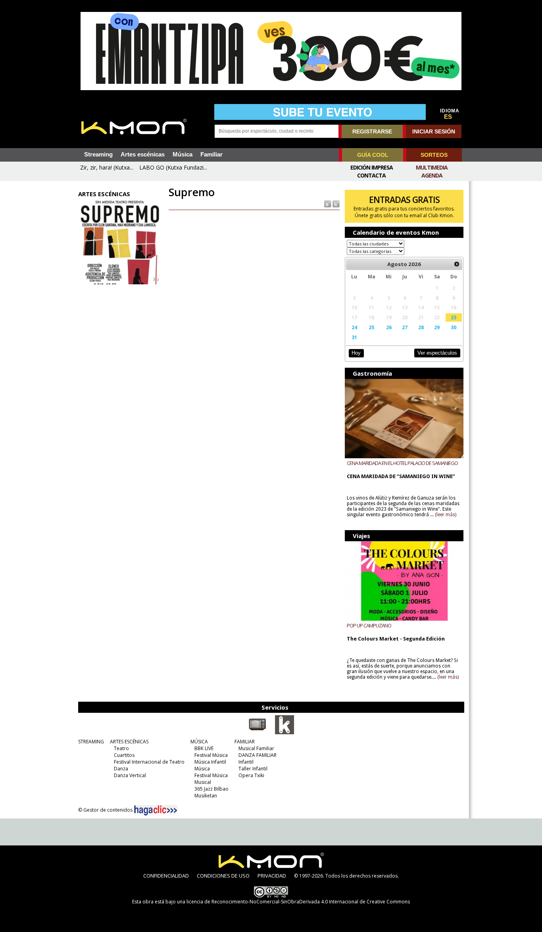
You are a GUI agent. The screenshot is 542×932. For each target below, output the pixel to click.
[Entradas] (284, 732)
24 (354, 327)
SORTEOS (434, 155)
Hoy (356, 353)
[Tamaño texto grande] (335, 203)
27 (404, 327)
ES (448, 117)
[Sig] (456, 264)
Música (182, 154)
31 (354, 337)
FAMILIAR (244, 741)
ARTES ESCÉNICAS (129, 741)
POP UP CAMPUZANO (369, 625)
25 (371, 327)
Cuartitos (124, 755)
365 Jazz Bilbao (211, 788)
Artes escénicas (143, 154)
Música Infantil (210, 761)
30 (453, 327)
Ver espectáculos (437, 353)
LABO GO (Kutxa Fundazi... (173, 167)
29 (437, 327)
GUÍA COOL (372, 155)
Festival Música (211, 755)
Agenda (431, 175)
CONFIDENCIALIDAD (166, 875)
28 (421, 327)
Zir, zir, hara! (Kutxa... (106, 167)
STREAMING (91, 741)
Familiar (211, 154)
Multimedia (432, 167)
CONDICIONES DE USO (223, 875)
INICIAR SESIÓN (433, 131)
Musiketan (205, 795)
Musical (202, 782)
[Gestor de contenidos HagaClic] (155, 810)
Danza (121, 768)
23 (453, 317)
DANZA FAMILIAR (257, 755)
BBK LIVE (203, 748)
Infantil (246, 761)
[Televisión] (257, 732)
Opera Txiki (251, 775)
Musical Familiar (256, 748)
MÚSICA (199, 741)
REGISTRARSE (372, 131)
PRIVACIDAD (272, 875)
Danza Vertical (130, 775)
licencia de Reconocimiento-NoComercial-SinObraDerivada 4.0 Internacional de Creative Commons (298, 901)
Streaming (98, 154)
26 (389, 327)
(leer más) (445, 514)
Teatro (121, 748)
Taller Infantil (252, 768)
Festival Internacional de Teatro (149, 761)
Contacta (371, 175)
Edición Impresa (371, 167)
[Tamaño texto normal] (327, 203)
